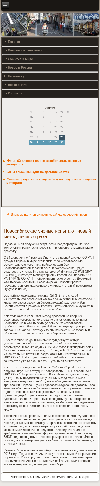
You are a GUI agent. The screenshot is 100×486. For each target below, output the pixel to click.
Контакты (15, 93)
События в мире (20, 59)
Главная (14, 42)
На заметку (16, 76)
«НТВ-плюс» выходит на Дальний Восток (38, 172)
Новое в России (20, 67)
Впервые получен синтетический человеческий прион (49, 214)
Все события (17, 85)
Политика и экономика (25, 50)
